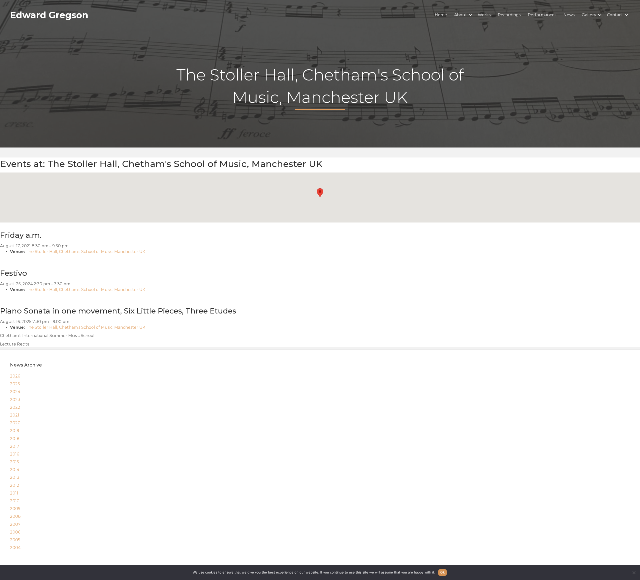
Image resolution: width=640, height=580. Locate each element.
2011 (14, 493)
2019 (14, 430)
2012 (14, 485)
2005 (15, 540)
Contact (615, 14)
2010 (15, 500)
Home (441, 14)
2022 (15, 407)
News (569, 14)
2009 (15, 508)
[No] (633, 572)
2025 (15, 384)
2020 (15, 422)
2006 (15, 532)
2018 (15, 438)
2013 (14, 477)
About (460, 14)
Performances (542, 14)
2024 (15, 391)
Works (484, 14)
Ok (442, 572)
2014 (14, 469)
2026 (15, 376)
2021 (14, 415)
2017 (14, 446)
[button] (470, 15)
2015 (14, 462)
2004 (15, 547)
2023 (15, 399)
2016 (14, 454)
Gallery (589, 14)
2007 (15, 524)
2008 (15, 516)
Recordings (509, 14)
